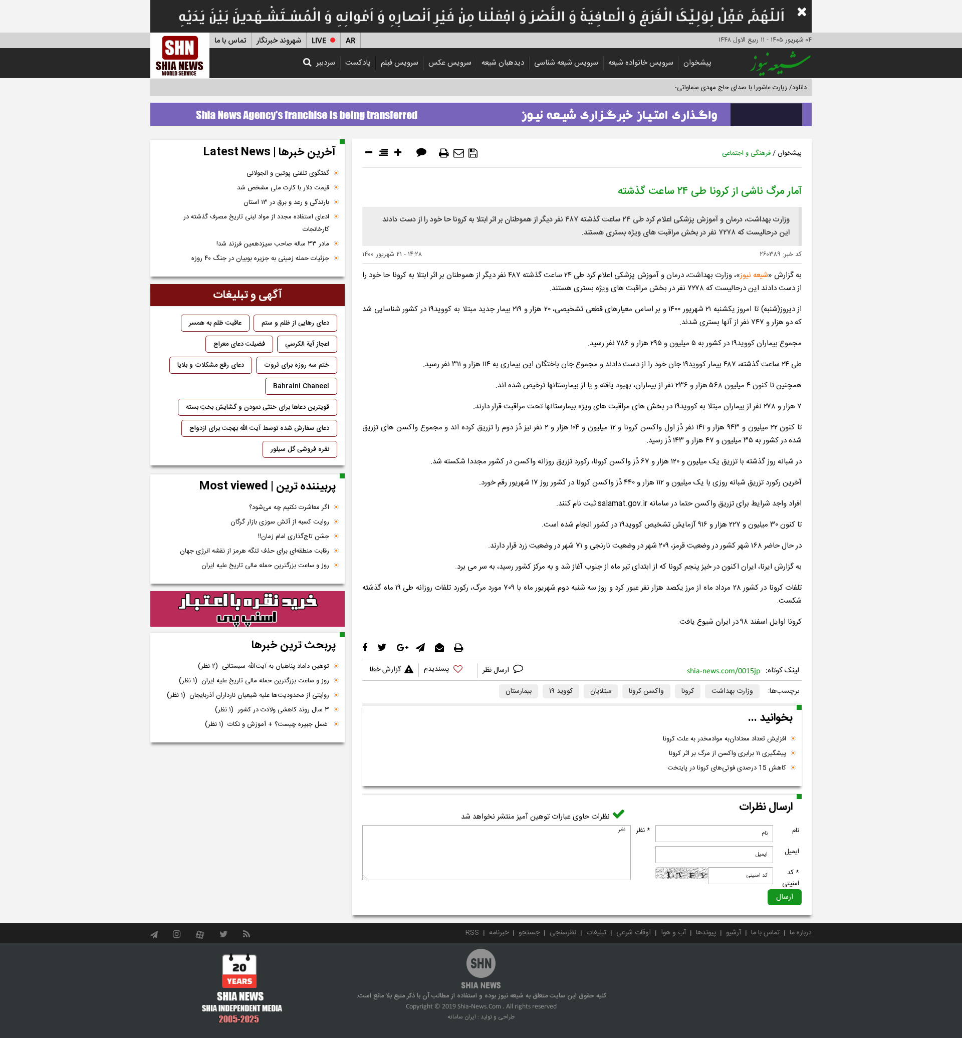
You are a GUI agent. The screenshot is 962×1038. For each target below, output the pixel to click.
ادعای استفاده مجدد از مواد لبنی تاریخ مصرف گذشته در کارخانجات (256, 223)
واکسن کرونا (646, 691)
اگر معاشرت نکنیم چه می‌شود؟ (289, 507)
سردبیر (325, 63)
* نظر (643, 830)
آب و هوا (673, 933)
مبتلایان (600, 691)
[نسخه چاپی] (444, 153)
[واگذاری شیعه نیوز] (481, 111)
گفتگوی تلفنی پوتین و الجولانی (288, 173)
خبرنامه (499, 933)
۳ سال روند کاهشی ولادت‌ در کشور (272, 709)
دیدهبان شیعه (503, 63)
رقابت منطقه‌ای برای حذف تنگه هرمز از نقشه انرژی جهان (254, 551)
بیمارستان (519, 691)
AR (350, 41)
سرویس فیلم (399, 63)
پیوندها (706, 933)
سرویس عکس (449, 63)
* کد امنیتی (790, 878)
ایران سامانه (461, 1017)
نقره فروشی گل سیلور (300, 449)
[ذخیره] (472, 153)
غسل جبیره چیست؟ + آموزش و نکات (267, 724)
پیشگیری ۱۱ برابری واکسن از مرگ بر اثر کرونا (727, 753)
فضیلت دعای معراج (239, 344)
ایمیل (792, 851)
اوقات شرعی (633, 933)
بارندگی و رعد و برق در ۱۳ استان (286, 202)
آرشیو (733, 933)
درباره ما (801, 933)
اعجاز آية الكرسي (307, 344)
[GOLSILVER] (247, 609)
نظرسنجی (563, 933)
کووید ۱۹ (561, 691)
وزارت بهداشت (732, 691)
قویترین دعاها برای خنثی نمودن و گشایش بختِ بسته (257, 407)
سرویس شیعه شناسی (566, 63)
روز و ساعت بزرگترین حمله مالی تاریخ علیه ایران (265, 565)
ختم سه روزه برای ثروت (296, 365)
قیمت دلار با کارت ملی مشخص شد (283, 187)
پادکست (358, 63)
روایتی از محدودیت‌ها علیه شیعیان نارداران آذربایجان (248, 695)
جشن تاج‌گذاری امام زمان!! (292, 536)
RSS (472, 933)
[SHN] (179, 55)
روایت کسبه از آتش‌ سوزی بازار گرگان (279, 522)
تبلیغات (596, 933)
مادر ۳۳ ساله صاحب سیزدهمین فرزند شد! (272, 243)
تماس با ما (230, 41)
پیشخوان (697, 63)
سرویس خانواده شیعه (640, 63)
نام (795, 830)
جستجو (529, 933)
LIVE (319, 41)
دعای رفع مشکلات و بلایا (210, 365)
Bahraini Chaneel (301, 386)
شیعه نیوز (754, 275)
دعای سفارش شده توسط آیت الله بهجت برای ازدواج (259, 428)
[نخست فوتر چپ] (242, 987)
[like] (448, 670)
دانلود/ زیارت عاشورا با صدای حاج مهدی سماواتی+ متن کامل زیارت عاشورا (708, 87)
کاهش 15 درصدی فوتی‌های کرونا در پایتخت (726, 767)
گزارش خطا (385, 670)
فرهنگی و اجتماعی (746, 153)
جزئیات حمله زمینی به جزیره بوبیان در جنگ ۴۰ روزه (260, 258)
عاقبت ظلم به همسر (215, 323)
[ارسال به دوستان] (458, 153)
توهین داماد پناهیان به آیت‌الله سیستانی (263, 666)
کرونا (687, 691)
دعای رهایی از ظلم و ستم (295, 323)
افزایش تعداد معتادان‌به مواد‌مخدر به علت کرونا (724, 738)
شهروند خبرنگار (279, 41)
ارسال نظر (497, 670)
